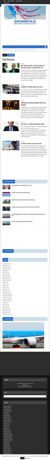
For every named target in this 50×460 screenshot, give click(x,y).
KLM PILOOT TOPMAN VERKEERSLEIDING (32, 124)
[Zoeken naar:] (25, 396)
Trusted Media (25, 385)
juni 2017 (4, 284)
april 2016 (4, 307)
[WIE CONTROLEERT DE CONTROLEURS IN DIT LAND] (6, 188)
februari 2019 (5, 265)
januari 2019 (5, 267)
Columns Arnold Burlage (9, 181)
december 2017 (6, 279)
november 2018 (6, 269)
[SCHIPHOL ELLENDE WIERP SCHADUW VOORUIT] (6, 195)
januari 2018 (5, 277)
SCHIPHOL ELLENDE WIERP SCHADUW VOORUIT (21, 192)
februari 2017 (5, 290)
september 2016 (6, 299)
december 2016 (6, 294)
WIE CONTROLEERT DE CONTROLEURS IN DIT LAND (21, 185)
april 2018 (4, 272)
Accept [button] (22, 458)
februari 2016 (5, 311)
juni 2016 (4, 304)
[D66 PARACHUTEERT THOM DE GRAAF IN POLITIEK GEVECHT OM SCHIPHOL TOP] (10, 71)
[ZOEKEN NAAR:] (40, 50)
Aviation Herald (6, 3)
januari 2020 (5, 264)
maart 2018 (5, 274)
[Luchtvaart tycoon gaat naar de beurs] (10, 149)
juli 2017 (4, 282)
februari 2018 (5, 275)
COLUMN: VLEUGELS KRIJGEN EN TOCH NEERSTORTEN (22, 221)
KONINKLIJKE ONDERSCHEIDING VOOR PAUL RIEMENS (33, 104)
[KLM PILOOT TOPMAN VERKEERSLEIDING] (10, 130)
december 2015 (6, 314)
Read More (27, 458)
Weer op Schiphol (11, 1)
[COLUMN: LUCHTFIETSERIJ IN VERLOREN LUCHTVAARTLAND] (6, 202)
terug (4, 1)
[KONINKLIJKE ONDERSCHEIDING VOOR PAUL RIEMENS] (10, 109)
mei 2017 (4, 285)
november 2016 (6, 295)
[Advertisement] (25, 35)
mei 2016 (4, 305)
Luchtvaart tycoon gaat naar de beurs (31, 143)
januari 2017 (5, 292)
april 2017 (4, 287)
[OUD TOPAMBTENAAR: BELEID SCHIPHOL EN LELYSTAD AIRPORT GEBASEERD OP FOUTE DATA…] (6, 217)
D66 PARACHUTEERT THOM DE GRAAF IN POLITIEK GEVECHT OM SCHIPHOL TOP (32, 66)
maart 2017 (5, 289)
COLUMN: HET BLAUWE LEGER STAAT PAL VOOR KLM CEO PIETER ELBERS (26, 207)
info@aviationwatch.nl (27, 386)
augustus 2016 (5, 300)
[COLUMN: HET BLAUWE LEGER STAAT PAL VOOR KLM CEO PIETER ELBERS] (6, 210)
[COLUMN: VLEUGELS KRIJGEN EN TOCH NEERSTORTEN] (6, 224)
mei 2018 (4, 270)
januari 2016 (5, 312)
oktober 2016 (5, 297)
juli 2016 (4, 302)
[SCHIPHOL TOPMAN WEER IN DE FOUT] (10, 93)
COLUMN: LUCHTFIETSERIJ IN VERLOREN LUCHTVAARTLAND (23, 200)
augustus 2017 (5, 280)
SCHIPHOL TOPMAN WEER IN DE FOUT (32, 87)
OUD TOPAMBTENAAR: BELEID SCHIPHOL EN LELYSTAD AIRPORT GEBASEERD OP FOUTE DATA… (28, 215)
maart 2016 (5, 309)
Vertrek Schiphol (19, 1)
